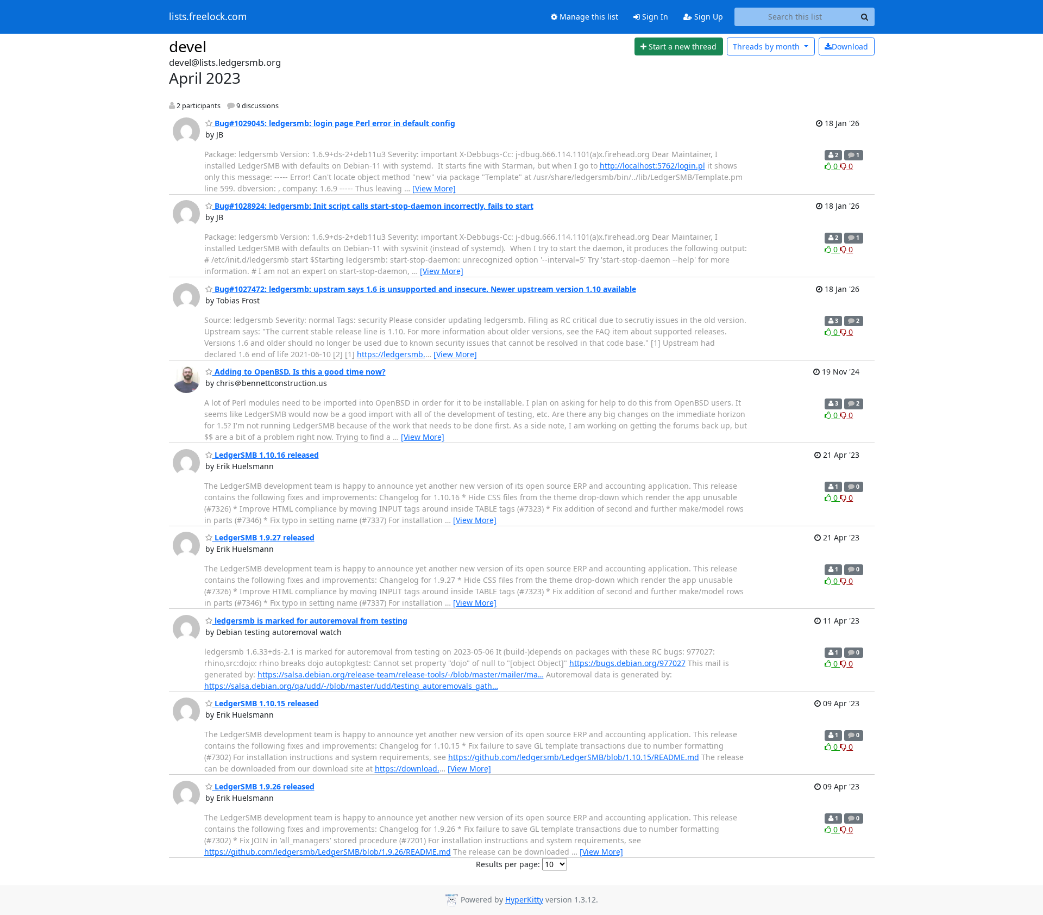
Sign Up (707, 16)
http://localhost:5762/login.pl (652, 165)
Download (850, 46)
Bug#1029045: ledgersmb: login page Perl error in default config (333, 123)
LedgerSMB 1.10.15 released (265, 703)
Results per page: (508, 864)
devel (187, 46)
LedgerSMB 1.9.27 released (263, 537)
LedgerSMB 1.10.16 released (265, 455)
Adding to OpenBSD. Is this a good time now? (299, 371)
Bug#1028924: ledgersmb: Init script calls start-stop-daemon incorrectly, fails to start (372, 206)
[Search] (865, 17)
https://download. (407, 768)
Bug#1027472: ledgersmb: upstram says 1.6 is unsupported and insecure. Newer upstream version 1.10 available (424, 289)
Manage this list (587, 16)
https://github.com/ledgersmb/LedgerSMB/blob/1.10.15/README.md (573, 757)
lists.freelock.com (208, 16)
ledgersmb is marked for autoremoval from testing (309, 620)
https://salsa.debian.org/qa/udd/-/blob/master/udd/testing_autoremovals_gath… (351, 686)
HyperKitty (524, 899)
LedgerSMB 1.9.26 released (263, 786)
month (767, 46)
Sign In (654, 16)
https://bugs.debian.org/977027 (627, 663)
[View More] (434, 188)
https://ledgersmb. (391, 354)
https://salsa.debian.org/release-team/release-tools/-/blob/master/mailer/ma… (400, 674)
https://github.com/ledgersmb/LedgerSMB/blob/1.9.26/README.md (327, 851)
